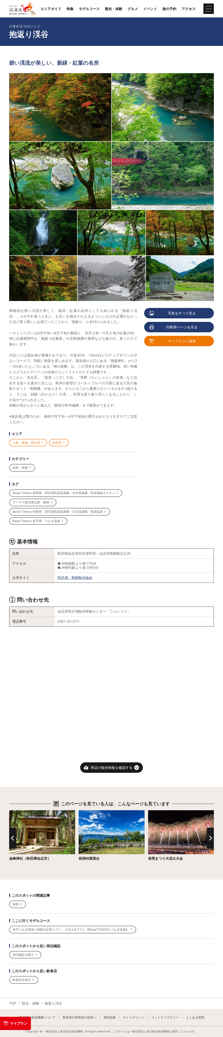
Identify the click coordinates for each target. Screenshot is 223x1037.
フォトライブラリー (165, 1017)
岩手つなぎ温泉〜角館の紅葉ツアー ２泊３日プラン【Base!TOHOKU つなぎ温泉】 (71, 929)
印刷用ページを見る (182, 327)
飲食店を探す (22, 980)
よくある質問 (195, 1017)
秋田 (16, 904)
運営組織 (109, 1017)
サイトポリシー (133, 1017)
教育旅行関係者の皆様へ (79, 1017)
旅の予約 (169, 8)
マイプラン (18, 1023)
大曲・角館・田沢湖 (26, 442)
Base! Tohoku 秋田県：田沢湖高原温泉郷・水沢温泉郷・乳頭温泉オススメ (64, 493)
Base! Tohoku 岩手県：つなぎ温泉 (36, 521)
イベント (150, 8)
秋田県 (57, 442)
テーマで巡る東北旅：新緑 (31, 502)
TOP (12, 1003)
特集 (70, 8)
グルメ (133, 8)
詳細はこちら (19, 812)
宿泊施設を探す (23, 954)
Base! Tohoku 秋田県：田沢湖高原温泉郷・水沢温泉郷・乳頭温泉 (58, 511)
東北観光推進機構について (37, 1017)
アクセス (189, 8)
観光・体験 (113, 8)
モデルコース (89, 8)
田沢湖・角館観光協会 (74, 577)
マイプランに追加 (182, 341)
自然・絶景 (20, 467)
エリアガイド (51, 8)
